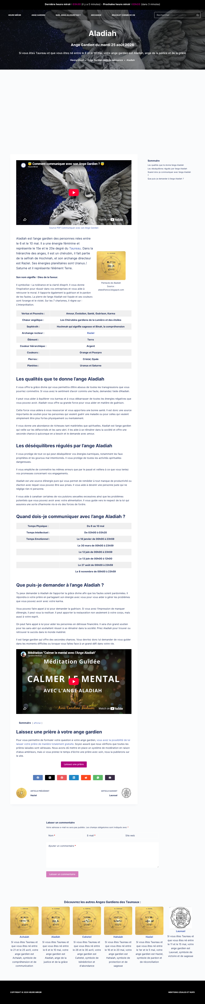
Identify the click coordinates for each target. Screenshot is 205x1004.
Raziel (90, 332)
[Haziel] (149, 921)
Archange (96, 15)
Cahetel (86, 936)
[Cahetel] (87, 921)
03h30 (77, 4)
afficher (37, 723)
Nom (51, 835)
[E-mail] (110, 777)
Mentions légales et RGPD (181, 992)
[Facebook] (38, 777)
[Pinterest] (62, 777)
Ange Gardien (38, 15)
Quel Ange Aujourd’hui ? (68, 15)
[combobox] (174, 15)
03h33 (136, 4)
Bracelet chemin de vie (123, 15)
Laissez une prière (74, 764)
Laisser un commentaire (62, 874)
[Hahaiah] (118, 921)
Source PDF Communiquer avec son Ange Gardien (73, 227)
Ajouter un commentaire (62, 845)
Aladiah (55, 936)
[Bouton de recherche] (197, 15)
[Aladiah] (56, 921)
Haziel (149, 936)
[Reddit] (86, 777)
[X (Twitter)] (50, 777)
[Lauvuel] (180, 918)
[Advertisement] (102, 92)
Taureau (75, 248)
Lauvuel (180, 931)
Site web (130, 835)
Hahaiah (118, 936)
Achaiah (24, 936)
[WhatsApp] (98, 777)
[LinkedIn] (74, 777)
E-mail (91, 835)
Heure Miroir (14, 15)
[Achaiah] (24, 921)
